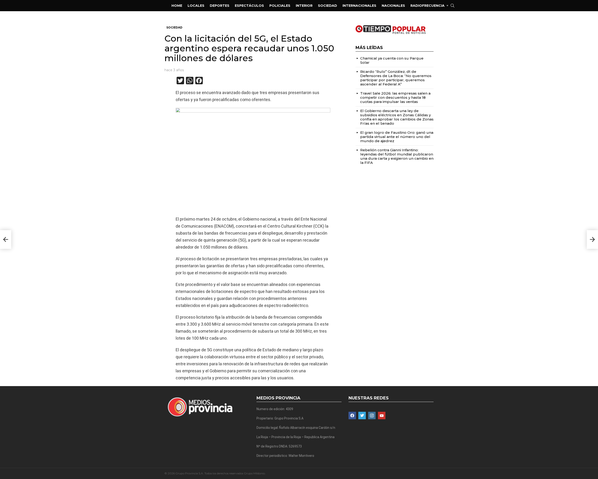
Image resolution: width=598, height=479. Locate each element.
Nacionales (393, 6)
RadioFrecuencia (427, 6)
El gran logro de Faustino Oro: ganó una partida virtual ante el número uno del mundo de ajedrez (396, 136)
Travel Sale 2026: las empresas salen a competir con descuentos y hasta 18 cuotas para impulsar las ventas (395, 97)
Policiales (279, 6)
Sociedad (327, 6)
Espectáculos (249, 6)
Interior (304, 6)
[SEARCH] (452, 5)
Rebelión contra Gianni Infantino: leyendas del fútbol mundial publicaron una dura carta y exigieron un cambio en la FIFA (397, 156)
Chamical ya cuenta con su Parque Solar (392, 60)
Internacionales (359, 6)
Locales (196, 6)
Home (176, 6)
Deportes (219, 6)
